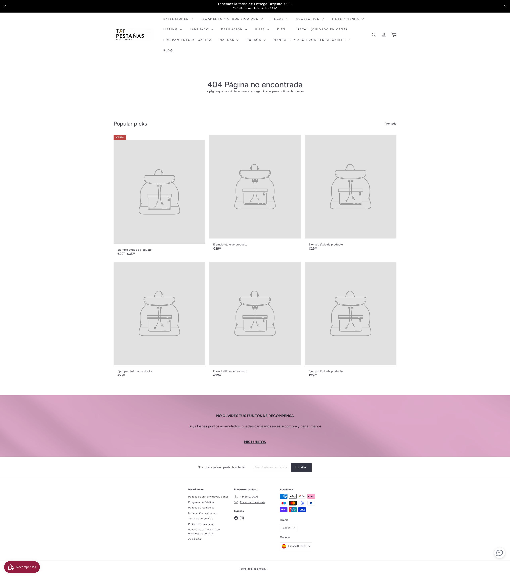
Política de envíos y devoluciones (208, 496)
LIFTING (171, 29)
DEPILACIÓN (232, 29)
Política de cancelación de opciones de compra (204, 531)
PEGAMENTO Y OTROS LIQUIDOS (230, 19)
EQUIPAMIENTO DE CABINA (187, 40)
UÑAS (260, 29)
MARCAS (228, 40)
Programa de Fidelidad (201, 502)
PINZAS (278, 19)
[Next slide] (505, 6)
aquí (268, 91)
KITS (281, 29)
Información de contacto (203, 513)
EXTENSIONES (176, 19)
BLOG (168, 50)
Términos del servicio (200, 518)
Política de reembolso (201, 507)
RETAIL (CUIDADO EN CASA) (322, 29)
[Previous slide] (5, 6)
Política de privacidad (201, 524)
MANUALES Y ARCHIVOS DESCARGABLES (310, 40)
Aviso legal (194, 538)
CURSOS (254, 40)
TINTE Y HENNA (346, 19)
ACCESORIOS (308, 19)
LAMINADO (200, 29)
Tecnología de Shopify (252, 568)
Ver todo (390, 123)
